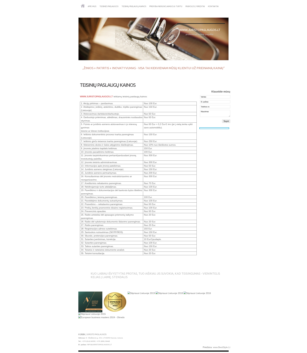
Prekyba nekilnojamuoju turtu (165, 6)
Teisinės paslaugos (108, 6)
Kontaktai (213, 6)
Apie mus (92, 6)
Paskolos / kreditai (195, 6)
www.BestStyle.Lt (221, 347)
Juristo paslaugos (96, 334)
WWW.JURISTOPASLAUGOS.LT (96, 96)
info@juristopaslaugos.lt (99, 344)
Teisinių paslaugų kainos (134, 6)
